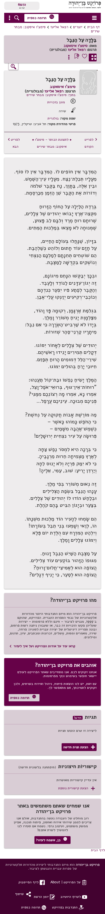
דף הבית (93, 27)
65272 (22, 4)
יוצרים (77, 27)
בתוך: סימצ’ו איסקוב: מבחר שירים (51, 94)
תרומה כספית (40, 17)
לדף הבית (98, 850)
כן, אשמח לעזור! (51, 839)
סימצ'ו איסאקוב (76, 45)
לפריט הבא (14, 143)
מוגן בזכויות (56, 102)
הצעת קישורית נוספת (76, 788)
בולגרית (53, 118)
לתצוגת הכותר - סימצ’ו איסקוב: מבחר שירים (51, 143)
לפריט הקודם (91, 143)
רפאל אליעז (59, 27)
